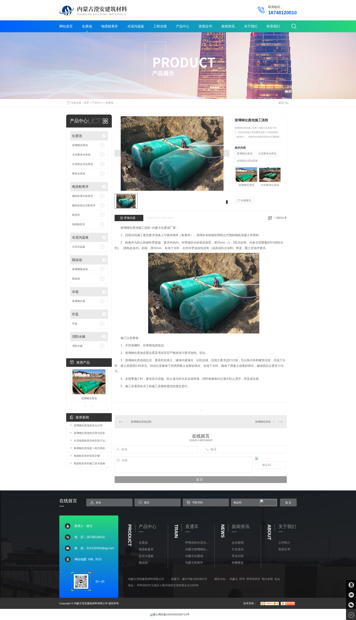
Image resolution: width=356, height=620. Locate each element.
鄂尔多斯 (267, 579)
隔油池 (77, 260)
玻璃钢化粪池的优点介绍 (88, 425)
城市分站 (219, 579)
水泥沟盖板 (135, 26)
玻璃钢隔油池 (80, 269)
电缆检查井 (109, 26)
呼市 (242, 579)
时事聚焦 (238, 562)
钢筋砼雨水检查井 (82, 195)
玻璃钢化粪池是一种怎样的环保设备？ (91, 448)
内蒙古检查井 (194, 562)
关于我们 (250, 26)
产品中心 (182, 26)
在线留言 (245, 200)
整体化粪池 (78, 173)
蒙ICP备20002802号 (194, 579)
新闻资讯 (228, 26)
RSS (98, 559)
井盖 (75, 314)
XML (91, 559)
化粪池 (87, 26)
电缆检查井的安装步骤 (87, 455)
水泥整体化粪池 (81, 154)
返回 (281, 102)
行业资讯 (238, 549)
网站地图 (80, 559)
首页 (86, 102)
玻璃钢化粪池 (80, 145)
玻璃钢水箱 (78, 301)
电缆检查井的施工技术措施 (89, 463)
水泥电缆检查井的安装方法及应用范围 (91, 440)
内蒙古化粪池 (194, 556)
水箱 (75, 292)
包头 (277, 579)
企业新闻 (238, 542)
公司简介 (284, 542)
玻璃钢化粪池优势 (141, 421)
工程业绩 (160, 26)
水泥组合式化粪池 (82, 164)
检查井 (76, 214)
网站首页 (66, 26)
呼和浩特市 (253, 579)
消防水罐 (78, 336)
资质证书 (205, 26)
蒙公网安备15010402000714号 (171, 614)
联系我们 (273, 26)
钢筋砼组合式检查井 (83, 205)
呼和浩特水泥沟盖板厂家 (198, 542)
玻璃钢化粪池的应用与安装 (89, 432)
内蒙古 (234, 579)
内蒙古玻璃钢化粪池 (198, 549)
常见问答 (238, 556)
